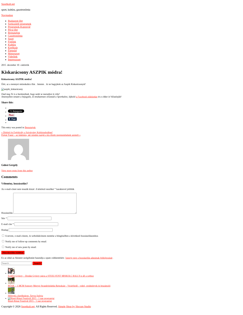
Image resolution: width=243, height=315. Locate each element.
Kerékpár (13, 47)
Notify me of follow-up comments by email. (26, 241)
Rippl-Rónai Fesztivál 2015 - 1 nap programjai (30, 301)
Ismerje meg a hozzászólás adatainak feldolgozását (88, 258)
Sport (11, 38)
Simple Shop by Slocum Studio (74, 306)
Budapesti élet (15, 21)
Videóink (13, 56)
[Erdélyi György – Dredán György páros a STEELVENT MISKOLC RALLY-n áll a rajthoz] (11, 273)
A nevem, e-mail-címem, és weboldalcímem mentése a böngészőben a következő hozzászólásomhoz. (52, 236)
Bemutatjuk (14, 32)
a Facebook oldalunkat (86, 97)
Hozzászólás (7, 213)
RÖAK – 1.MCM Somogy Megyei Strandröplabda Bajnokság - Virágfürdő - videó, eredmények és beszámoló (59, 286)
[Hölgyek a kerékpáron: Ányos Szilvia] (11, 293)
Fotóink (12, 41)
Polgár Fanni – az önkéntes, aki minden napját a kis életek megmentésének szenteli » (41, 135)
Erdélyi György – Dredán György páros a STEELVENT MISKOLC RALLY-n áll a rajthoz (51, 276)
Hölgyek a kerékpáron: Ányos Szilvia (25, 296)
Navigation (7, 15)
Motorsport (14, 53)
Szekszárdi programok (19, 23)
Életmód (12, 50)
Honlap (4, 230)
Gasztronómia (15, 35)
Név (4, 218)
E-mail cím (7, 224)
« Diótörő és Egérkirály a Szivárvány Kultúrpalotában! (27, 132)
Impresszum (14, 59)
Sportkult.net (8, 4)
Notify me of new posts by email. (21, 247)
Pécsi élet (13, 29)
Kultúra (12, 44)
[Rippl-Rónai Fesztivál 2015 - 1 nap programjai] (31, 298)
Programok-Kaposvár (19, 26)
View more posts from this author (17, 170)
